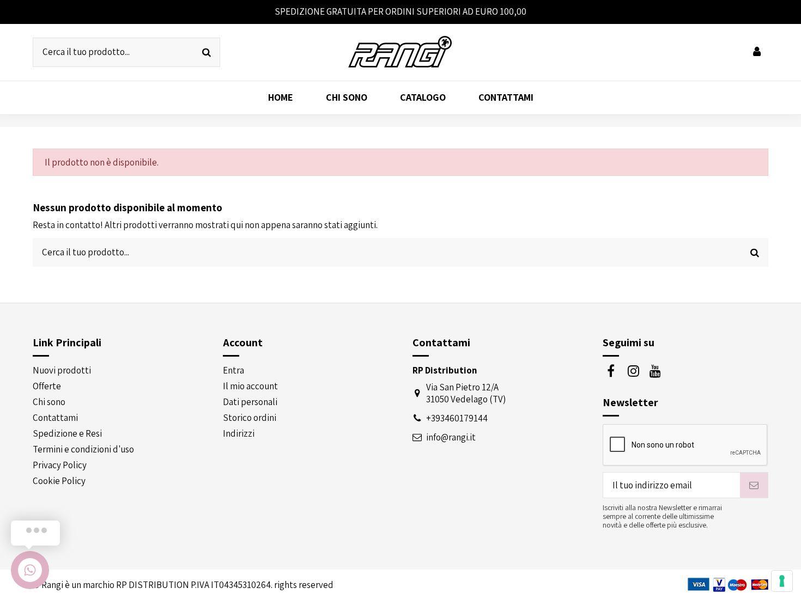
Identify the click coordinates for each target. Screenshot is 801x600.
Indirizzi (238, 433)
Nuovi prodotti (62, 370)
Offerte (47, 386)
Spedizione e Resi (67, 433)
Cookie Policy (59, 481)
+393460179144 (457, 418)
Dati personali (250, 402)
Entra (233, 370)
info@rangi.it (451, 437)
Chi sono (49, 402)
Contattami (55, 418)
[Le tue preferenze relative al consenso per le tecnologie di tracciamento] (782, 581)
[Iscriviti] (754, 485)
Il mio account (250, 386)
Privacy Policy (60, 465)
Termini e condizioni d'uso (83, 449)
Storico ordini (249, 418)
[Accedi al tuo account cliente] (757, 52)
